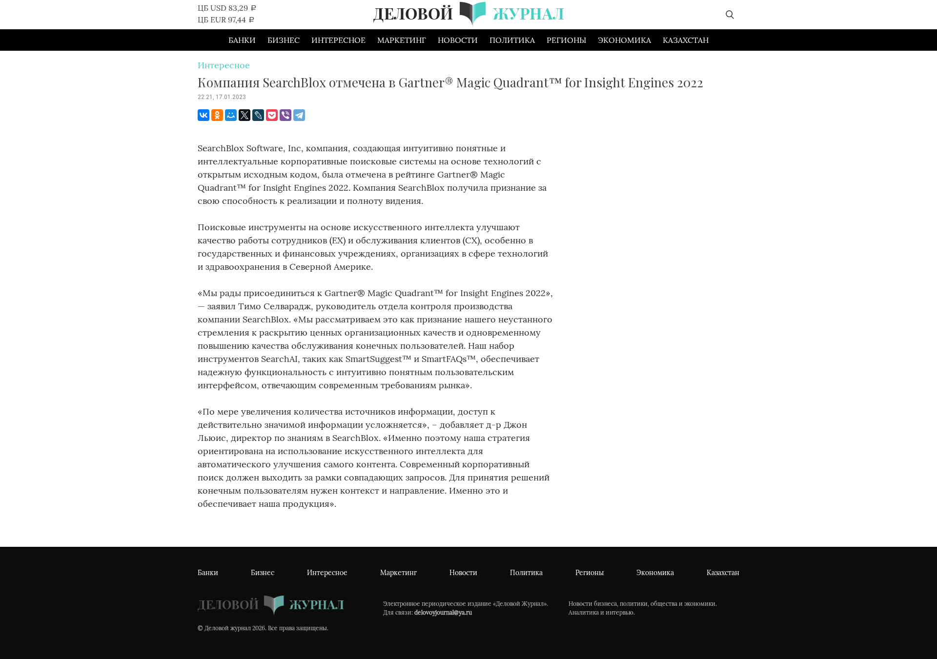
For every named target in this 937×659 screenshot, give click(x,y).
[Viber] (285, 115)
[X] (244, 115)
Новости (458, 40)
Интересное (338, 40)
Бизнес (283, 40)
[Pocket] (272, 115)
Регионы (566, 40)
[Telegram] (299, 115)
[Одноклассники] (217, 115)
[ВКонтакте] (203, 115)
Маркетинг (401, 40)
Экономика (624, 40)
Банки (242, 40)
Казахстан (686, 40)
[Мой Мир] (231, 115)
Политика (512, 40)
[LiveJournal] (258, 115)
